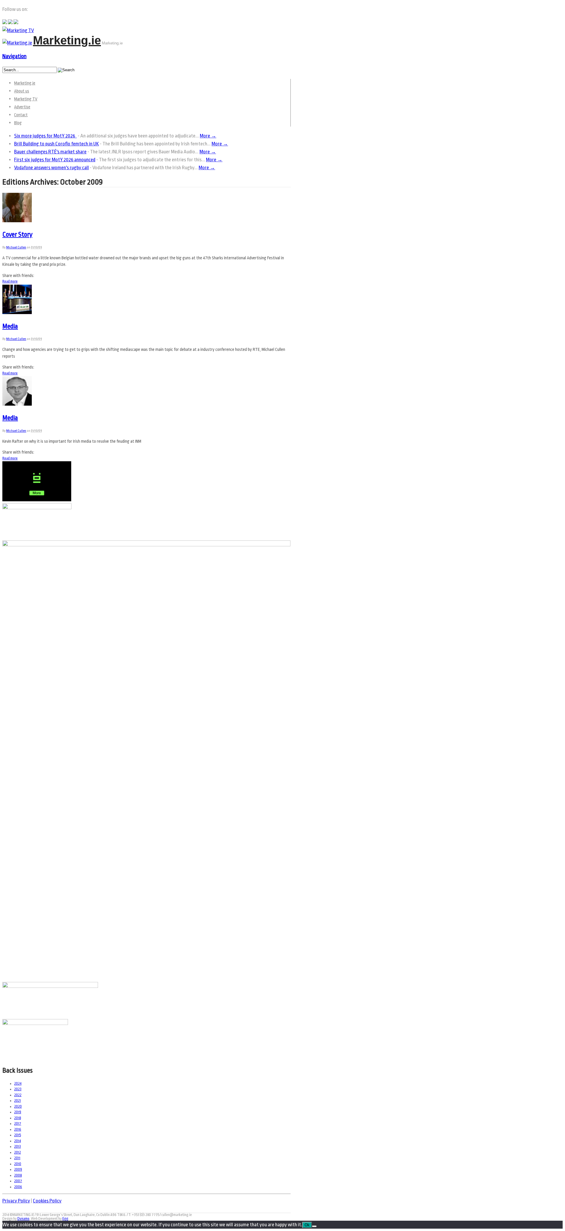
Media (10, 326)
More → (208, 136)
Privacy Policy (16, 1201)
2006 (18, 1187)
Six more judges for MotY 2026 (45, 136)
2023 (17, 1089)
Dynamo (23, 1219)
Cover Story (17, 234)
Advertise (22, 106)
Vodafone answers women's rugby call (51, 167)
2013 (17, 1146)
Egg (65, 1219)
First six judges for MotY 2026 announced (54, 159)
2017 (17, 1123)
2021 (17, 1101)
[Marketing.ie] (17, 43)
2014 (17, 1141)
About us (21, 91)
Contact (21, 114)
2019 (17, 1112)
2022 (17, 1095)
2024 (17, 1083)
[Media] (17, 312)
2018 (17, 1118)
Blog (18, 122)
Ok (307, 1225)
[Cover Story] (17, 220)
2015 (17, 1135)
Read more (10, 281)
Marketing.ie (67, 40)
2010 (17, 1164)
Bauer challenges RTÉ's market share (50, 152)
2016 (17, 1129)
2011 (17, 1158)
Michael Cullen (16, 247)
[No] (314, 1226)
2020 (18, 1106)
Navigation (14, 56)
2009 (18, 1169)
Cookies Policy (47, 1201)
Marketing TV (25, 99)
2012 (17, 1152)
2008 (18, 1175)
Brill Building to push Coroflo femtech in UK (56, 144)
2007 (18, 1181)
